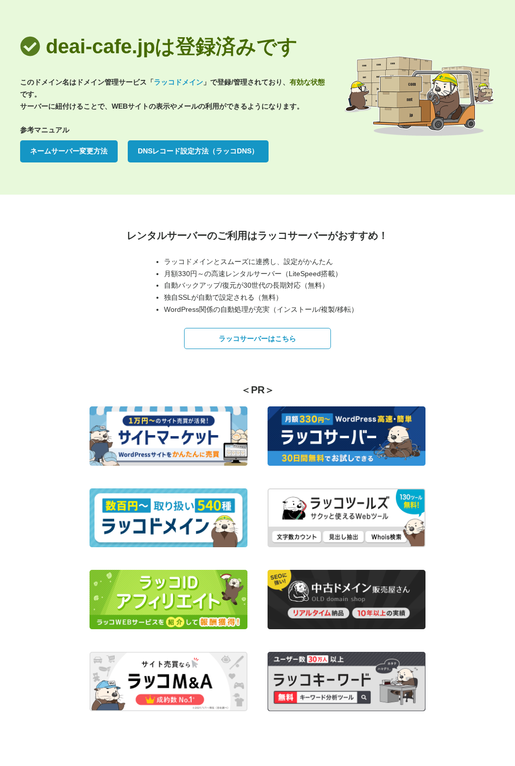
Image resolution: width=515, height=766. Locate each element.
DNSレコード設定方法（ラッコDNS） (198, 151)
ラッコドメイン (178, 82)
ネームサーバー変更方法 (69, 151)
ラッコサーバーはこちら (257, 338)
